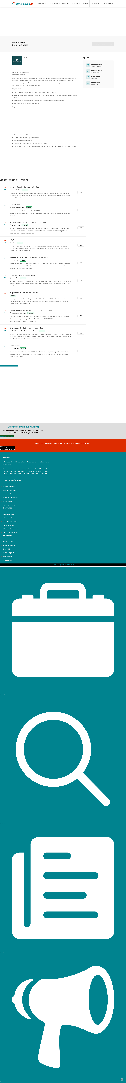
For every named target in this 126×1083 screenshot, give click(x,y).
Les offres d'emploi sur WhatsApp (24, 427)
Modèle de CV (66, 3)
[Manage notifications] (122, 1079)
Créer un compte (107, 3)
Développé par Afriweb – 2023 (63, 565)
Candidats (75, 3)
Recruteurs (85, 3)
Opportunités (54, 3)
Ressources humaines (19, 42)
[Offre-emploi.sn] (22, 3)
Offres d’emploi (42, 3)
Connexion (96, 3)
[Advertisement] (63, 22)
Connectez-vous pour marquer (102, 44)
